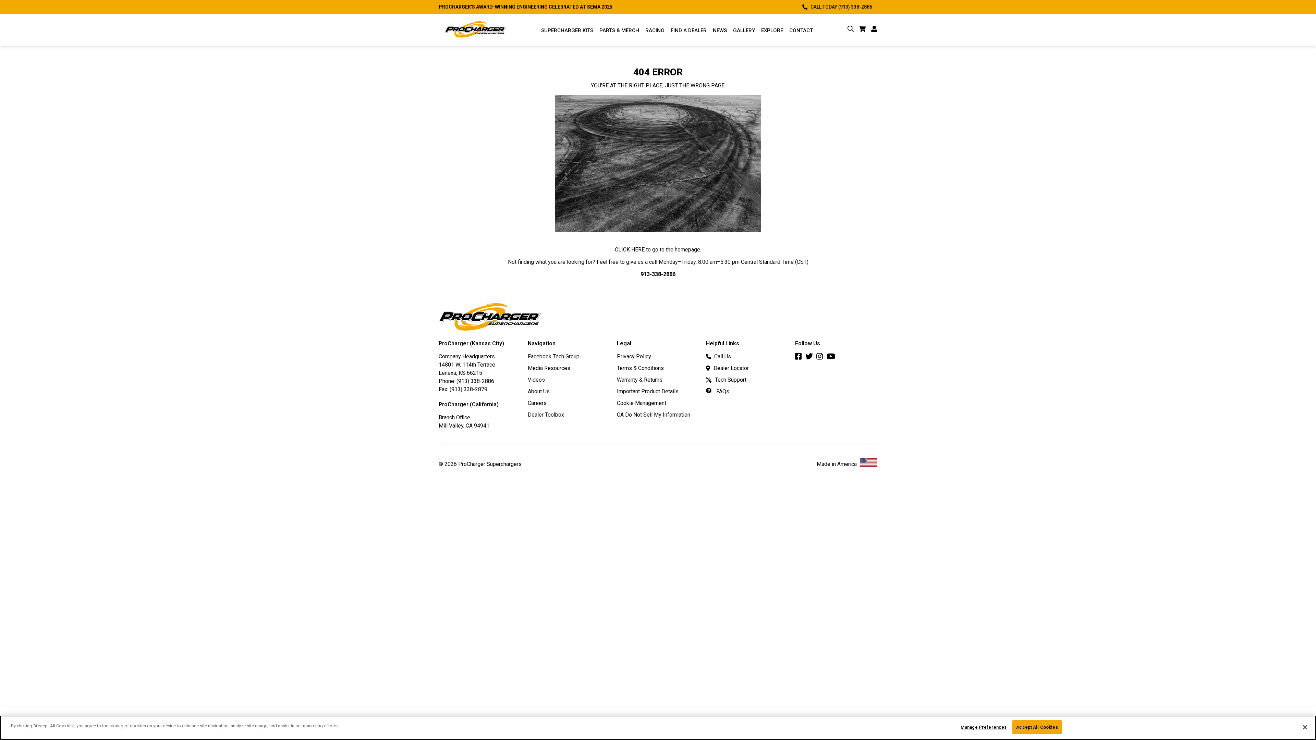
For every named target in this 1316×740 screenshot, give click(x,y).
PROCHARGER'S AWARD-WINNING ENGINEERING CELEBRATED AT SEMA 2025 (525, 7)
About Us (539, 391)
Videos (536, 380)
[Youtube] (833, 358)
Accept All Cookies (1037, 727)
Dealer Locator (731, 368)
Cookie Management (641, 403)
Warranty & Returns (639, 380)
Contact (801, 30)
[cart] (862, 30)
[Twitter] (810, 358)
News (720, 30)
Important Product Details (648, 391)
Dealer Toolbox (546, 414)
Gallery (744, 30)
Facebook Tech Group (554, 356)
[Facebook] (800, 358)
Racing (655, 30)
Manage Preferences (984, 727)
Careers (537, 403)
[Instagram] (821, 358)
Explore (772, 30)
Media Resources (549, 368)
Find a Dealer (689, 30)
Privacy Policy (634, 356)
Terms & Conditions (640, 368)
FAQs (722, 391)
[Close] (1305, 727)
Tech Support (730, 380)
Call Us (722, 356)
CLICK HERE (630, 249)
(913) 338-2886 (475, 381)
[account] (874, 30)
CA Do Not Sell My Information (653, 414)
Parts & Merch (619, 30)
